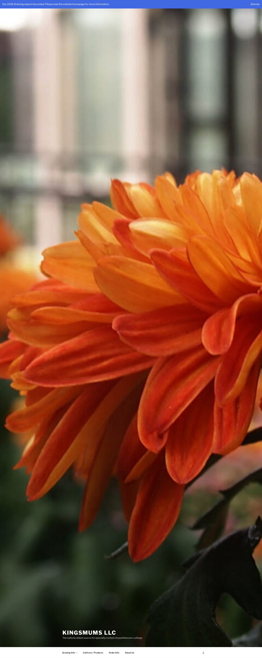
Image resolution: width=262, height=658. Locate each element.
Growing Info (68, 652)
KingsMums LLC (89, 632)
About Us (129, 652)
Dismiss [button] (255, 4)
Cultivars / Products (93, 652)
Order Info (114, 652)
